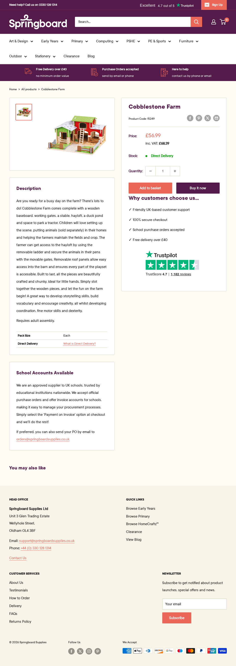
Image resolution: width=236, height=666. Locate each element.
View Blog (134, 540)
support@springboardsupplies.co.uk (46, 541)
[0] (223, 22)
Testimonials (18, 590)
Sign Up (217, 5)
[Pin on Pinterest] (199, 118)
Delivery (15, 606)
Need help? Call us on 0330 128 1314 (33, 5)
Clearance (72, 56)
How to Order (19, 598)
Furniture (186, 41)
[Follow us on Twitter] (80, 651)
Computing (104, 41)
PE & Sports (157, 41)
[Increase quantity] (175, 171)
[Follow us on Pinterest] (97, 651)
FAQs (13, 614)
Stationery (42, 56)
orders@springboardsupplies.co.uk (42, 439)
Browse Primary (138, 516)
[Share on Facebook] (190, 118)
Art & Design (18, 41)
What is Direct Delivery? (79, 344)
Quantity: (136, 171)
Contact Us (18, 558)
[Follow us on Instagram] (89, 651)
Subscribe (176, 618)
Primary (77, 41)
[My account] (213, 21)
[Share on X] (207, 118)
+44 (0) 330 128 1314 (36, 548)
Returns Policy (20, 621)
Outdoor (15, 56)
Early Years (49, 41)
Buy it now (198, 188)
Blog (91, 56)
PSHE (131, 41)
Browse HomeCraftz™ (142, 524)
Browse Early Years (140, 508)
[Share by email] (216, 118)
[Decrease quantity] (150, 171)
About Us (16, 583)
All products (29, 89)
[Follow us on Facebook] (71, 651)
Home (13, 89)
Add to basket (150, 188)
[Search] (196, 22)
